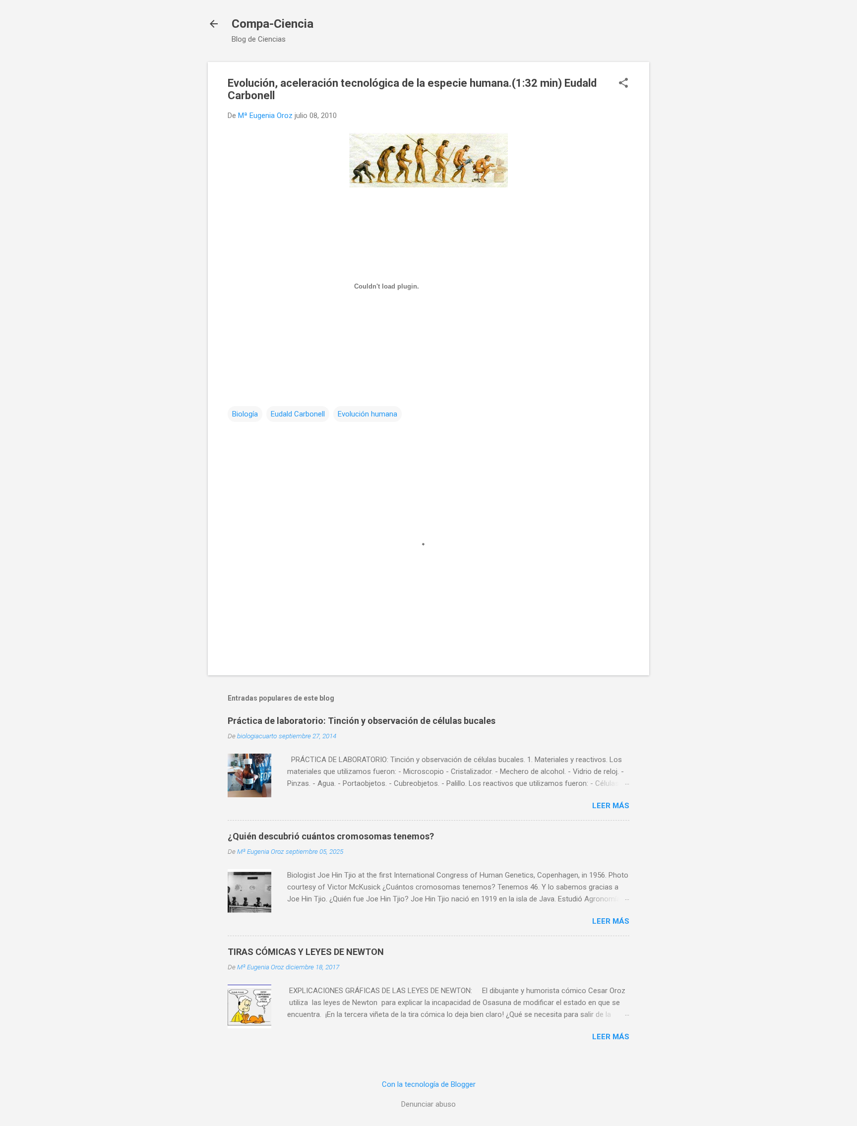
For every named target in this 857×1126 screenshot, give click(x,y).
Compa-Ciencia (272, 24)
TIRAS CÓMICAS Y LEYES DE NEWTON (306, 952)
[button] (623, 84)
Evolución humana (367, 414)
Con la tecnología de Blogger (429, 1084)
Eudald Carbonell (298, 414)
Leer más (610, 805)
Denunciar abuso (428, 1104)
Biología (245, 414)
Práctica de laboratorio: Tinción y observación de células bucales (361, 720)
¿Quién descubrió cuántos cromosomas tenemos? (331, 836)
